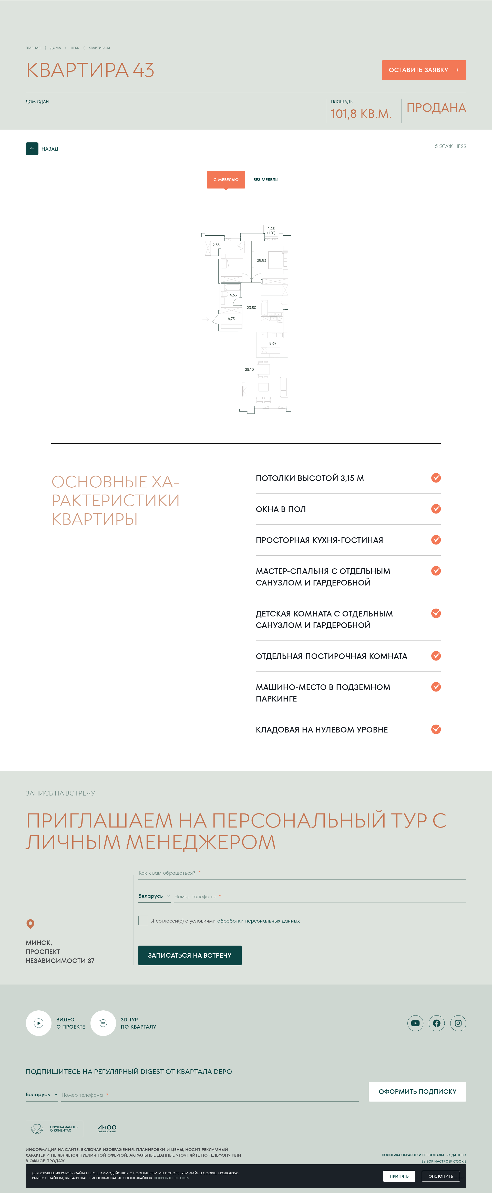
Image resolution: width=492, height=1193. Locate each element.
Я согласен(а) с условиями (225, 920)
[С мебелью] (246, 319)
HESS (75, 48)
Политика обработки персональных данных (424, 1155)
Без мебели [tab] (266, 180)
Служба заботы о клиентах (64, 1129)
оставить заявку (418, 70)
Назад (50, 148)
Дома (55, 48)
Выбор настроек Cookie (444, 1161)
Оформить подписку (418, 1091)
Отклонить (440, 1176)
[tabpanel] (246, 319)
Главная (33, 48)
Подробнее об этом (172, 1178)
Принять (399, 1176)
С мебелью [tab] (226, 180)
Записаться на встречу (190, 955)
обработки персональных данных (258, 920)
